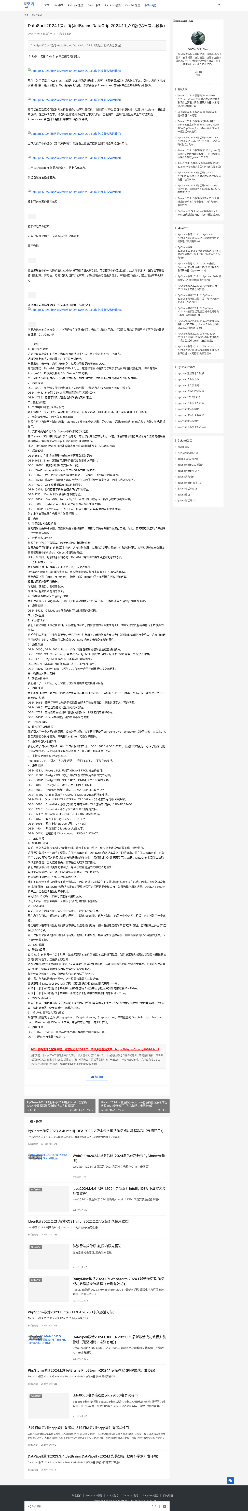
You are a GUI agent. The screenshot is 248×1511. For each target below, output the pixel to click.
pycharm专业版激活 (188, 379)
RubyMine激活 (151, 1495)
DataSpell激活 (130, 1495)
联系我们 (98, 1059)
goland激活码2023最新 (190, 464)
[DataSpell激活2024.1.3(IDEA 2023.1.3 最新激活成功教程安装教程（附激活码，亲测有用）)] (48, 1347)
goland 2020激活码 (188, 458)
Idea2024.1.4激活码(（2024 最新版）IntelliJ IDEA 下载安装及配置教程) (119, 1191)
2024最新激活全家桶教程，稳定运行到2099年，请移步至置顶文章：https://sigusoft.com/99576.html (95, 1049)
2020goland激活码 (187, 452)
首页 (46, 5)
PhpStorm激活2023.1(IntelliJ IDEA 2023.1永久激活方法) (71, 1312)
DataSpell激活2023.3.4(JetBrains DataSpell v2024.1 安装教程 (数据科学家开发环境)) (94, 1456)
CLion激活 (112, 1495)
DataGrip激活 (132, 5)
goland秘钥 (183, 494)
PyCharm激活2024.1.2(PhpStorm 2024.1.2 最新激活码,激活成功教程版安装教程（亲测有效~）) (198, 311)
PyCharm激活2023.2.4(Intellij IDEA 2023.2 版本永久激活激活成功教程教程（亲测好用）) (96, 1131)
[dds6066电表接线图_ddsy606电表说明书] (48, 1406)
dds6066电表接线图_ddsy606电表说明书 (105, 1395)
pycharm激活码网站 (188, 409)
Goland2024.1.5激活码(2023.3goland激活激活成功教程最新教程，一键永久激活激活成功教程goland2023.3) (199, 154)
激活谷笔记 (150, 5)
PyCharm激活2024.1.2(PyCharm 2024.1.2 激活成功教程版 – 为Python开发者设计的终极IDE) (198, 298)
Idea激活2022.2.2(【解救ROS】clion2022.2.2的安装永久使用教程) (79, 1221)
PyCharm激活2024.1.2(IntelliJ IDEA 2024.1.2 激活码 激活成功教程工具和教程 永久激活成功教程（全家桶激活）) (198, 337)
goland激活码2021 (187, 500)
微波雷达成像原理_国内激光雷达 (97, 1246)
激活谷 (116, 1500)
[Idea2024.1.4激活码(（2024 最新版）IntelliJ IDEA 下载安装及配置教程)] (48, 1199)
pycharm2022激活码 (188, 397)
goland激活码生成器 (188, 470)
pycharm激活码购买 (188, 420)
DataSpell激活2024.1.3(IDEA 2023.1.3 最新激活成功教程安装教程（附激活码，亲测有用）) (119, 1339)
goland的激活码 (186, 476)
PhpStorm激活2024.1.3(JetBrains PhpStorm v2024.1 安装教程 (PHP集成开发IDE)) (91, 1370)
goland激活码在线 (187, 488)
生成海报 (36, 1506)
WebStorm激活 (94, 1495)
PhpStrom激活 (113, 5)
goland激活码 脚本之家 (189, 482)
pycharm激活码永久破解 (190, 373)
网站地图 (168, 1495)
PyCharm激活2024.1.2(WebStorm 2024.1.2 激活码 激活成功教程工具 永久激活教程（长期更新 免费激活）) (198, 350)
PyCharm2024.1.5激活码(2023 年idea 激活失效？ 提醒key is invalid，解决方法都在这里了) (199, 189)
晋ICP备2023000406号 (143, 1500)
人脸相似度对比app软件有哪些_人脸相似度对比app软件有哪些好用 (78, 1428)
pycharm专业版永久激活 (190, 403)
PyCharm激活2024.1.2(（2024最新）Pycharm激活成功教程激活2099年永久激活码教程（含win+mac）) (198, 267)
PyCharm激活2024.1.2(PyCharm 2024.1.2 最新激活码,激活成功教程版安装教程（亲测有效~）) (198, 238)
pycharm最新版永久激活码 (191, 427)
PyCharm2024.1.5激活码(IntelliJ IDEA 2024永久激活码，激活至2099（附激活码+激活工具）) (198, 141)
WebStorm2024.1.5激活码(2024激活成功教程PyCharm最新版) (119, 1158)
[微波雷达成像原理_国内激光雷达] (48, 1256)
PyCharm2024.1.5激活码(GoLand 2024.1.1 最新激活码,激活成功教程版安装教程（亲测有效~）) (199, 176)
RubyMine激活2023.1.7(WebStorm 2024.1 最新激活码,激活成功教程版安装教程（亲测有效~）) (118, 1281)
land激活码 (183, 446)
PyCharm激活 (75, 5)
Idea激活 (58, 5)
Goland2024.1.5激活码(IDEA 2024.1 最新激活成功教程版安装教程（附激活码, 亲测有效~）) (198, 202)
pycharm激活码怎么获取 (190, 415)
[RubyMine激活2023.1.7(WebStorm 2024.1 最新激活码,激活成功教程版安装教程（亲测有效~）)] (48, 1289)
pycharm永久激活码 (188, 385)
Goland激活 (94, 5)
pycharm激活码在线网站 (190, 391)
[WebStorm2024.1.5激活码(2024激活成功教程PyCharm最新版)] (48, 1166)
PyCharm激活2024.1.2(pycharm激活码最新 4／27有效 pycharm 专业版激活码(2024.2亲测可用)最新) (198, 324)
